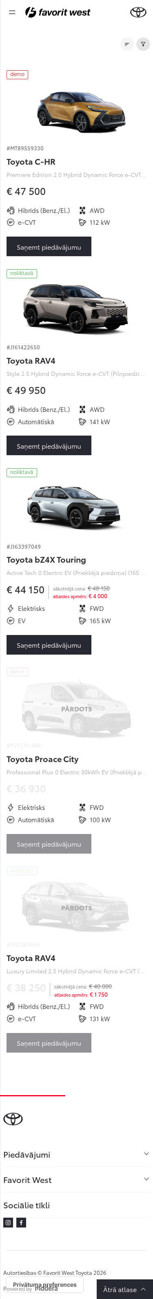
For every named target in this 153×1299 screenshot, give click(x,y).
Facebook (21, 1222)
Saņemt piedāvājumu (49, 246)
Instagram (8, 1222)
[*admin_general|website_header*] (138, 12)
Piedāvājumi (26, 1154)
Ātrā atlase (120, 1289)
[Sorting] (127, 44)
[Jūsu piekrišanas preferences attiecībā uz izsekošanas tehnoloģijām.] (45, 1284)
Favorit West (27, 1179)
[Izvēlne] (12, 12)
